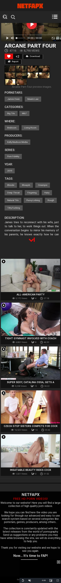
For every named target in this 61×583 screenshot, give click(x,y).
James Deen (13, 99)
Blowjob (26, 185)
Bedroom (11, 128)
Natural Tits (13, 200)
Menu (54, 17)
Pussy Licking (33, 200)
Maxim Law (32, 99)
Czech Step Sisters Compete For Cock (30, 426)
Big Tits (11, 113)
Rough (51, 200)
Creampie (42, 185)
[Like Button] (9, 56)
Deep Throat (13, 192)
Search (5, 16)
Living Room (30, 128)
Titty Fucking (13, 208)
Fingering (32, 192)
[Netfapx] (30, 6)
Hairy (46, 192)
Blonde (10, 185)
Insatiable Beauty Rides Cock (30, 469)
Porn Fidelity (13, 156)
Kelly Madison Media (17, 142)
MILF (24, 113)
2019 (9, 171)
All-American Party (31, 294)
